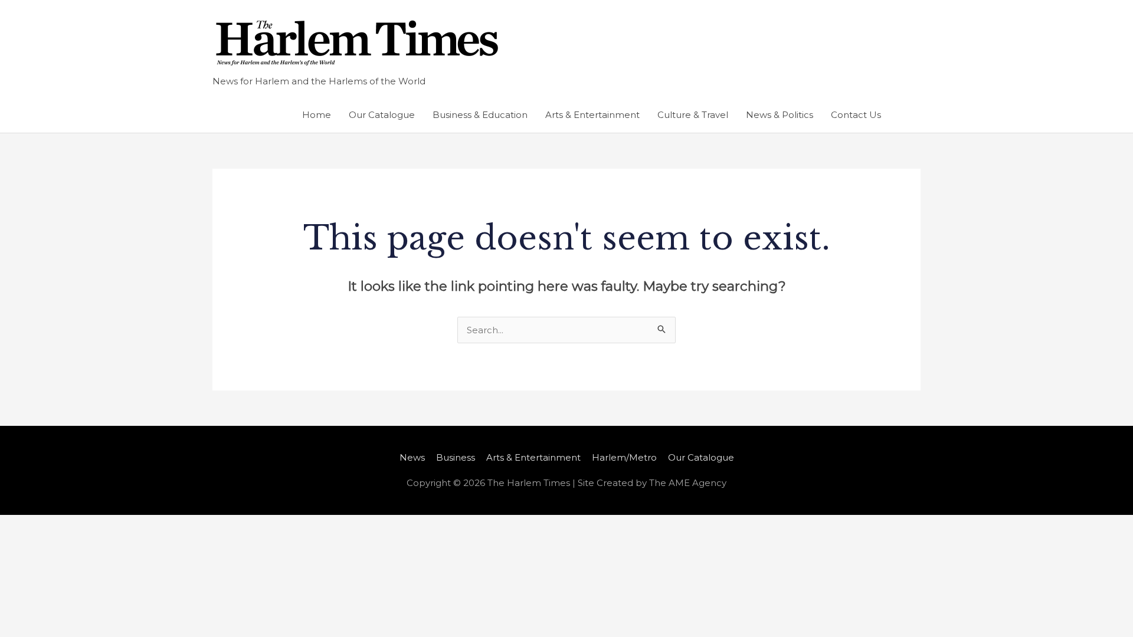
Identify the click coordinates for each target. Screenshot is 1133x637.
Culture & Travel (692, 114)
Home (316, 114)
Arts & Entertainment (592, 114)
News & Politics (779, 114)
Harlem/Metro (624, 457)
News (412, 457)
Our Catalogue (382, 114)
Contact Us (856, 114)
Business (455, 457)
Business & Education (480, 114)
